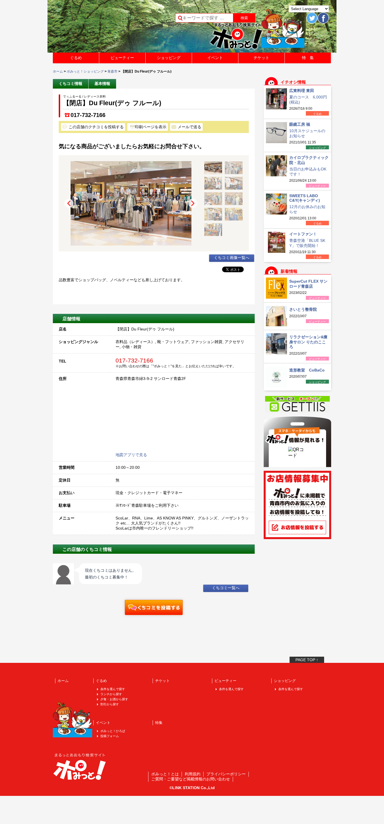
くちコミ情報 (70, 83)
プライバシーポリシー (226, 774)
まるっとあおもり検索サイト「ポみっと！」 (95, 28)
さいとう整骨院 (303, 309)
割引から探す (109, 704)
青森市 (112, 71)
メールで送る (189, 127)
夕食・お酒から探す (114, 699)
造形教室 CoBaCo (307, 370)
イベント (215, 57)
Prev (68, 203)
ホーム (58, 71)
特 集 (308, 57)
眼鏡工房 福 (299, 124)
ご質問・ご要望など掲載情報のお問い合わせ (190, 779)
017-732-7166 (88, 115)
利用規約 (192, 774)
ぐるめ (76, 57)
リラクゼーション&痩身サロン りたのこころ (308, 342)
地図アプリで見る (131, 454)
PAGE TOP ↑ (306, 660)
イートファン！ (303, 234)
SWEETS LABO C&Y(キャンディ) (304, 197)
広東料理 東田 (301, 90)
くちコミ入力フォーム (154, 607)
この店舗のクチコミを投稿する (96, 127)
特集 (158, 723)
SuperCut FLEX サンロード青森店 (308, 284)
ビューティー (122, 57)
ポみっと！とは (165, 774)
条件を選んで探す (112, 689)
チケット (261, 57)
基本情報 (102, 83)
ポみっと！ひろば (112, 731)
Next (192, 203)
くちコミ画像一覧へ (231, 257)
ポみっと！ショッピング (85, 71)
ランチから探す (111, 694)
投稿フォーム (109, 736)
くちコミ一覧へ (226, 588)
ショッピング (168, 57)
